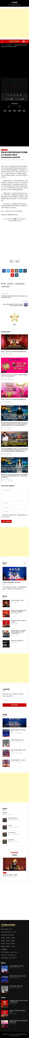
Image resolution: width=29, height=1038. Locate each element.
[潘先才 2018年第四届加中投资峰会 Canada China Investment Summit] (26, 305)
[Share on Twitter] (8, 271)
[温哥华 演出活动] (5, 834)
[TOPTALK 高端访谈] (5, 820)
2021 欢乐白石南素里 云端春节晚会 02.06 (18, 621)
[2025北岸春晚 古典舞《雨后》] (6, 743)
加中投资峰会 (10, 283)
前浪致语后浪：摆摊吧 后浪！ (17, 640)
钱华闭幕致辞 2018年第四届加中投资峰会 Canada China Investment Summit (14, 296)
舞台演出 (4, 872)
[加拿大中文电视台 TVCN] (14, 41)
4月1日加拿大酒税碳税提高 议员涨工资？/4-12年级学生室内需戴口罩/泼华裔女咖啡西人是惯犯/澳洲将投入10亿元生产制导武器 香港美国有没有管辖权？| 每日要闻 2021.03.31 (14, 450)
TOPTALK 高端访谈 (12, 818)
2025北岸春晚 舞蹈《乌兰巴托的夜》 (18, 730)
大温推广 (10, 825)
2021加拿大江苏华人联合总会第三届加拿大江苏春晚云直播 (19, 1001)
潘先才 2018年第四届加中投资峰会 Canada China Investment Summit (13, 305)
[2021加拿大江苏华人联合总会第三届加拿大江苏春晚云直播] (4, 1003)
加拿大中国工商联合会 (20, 283)
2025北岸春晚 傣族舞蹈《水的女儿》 (18, 750)
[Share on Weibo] (16, 275)
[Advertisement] (14, 23)
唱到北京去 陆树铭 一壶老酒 (17, 600)
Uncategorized (9, 45)
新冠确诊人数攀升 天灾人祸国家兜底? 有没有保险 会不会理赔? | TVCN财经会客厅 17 (18, 632)
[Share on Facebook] (4, 271)
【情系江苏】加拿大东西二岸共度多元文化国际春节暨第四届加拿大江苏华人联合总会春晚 (14, 375)
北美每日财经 (11, 840)
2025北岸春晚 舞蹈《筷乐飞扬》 (14, 5)
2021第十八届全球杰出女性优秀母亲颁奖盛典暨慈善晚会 (13, 399)
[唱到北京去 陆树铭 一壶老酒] (6, 603)
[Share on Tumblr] (25, 271)
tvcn (3, 159)
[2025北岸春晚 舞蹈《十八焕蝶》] (6, 763)
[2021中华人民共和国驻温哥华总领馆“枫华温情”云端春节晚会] (6, 613)
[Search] (27, 41)
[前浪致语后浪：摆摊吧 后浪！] (6, 643)
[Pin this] (12, 275)
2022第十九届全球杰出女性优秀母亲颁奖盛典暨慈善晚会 (13, 351)
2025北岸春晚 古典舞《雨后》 (18, 740)
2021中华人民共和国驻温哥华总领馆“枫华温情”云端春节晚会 (18, 611)
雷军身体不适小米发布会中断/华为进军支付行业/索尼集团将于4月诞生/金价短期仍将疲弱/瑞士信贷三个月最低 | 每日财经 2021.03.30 (14, 476)
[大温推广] (5, 827)
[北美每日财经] (5, 841)
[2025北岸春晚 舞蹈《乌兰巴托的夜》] (6, 733)
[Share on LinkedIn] (21, 271)
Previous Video (5, 294)
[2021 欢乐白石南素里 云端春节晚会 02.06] (6, 623)
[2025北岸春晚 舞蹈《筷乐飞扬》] (14, 722)
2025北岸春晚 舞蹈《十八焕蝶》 (18, 760)
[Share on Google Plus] (12, 271)
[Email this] (16, 271)
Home (2, 45)
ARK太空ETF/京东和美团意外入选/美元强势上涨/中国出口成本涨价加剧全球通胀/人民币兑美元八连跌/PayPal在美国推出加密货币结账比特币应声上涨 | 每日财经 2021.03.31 (14, 424)
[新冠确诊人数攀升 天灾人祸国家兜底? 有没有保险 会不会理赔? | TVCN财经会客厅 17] (6, 633)
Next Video (25, 301)
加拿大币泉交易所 (5, 286)
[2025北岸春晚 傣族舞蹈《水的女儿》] (6, 753)
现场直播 (5, 813)
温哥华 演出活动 (11, 832)
